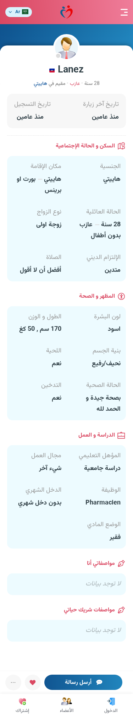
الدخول (110, 710)
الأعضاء (66, 710)
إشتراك (22, 710)
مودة (66, 12)
